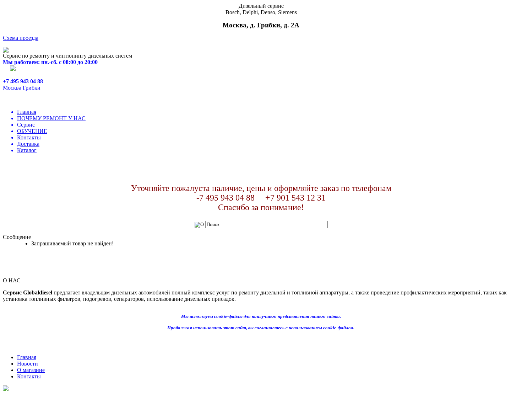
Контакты (29, 137)
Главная (26, 112)
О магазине (31, 370)
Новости (27, 364)
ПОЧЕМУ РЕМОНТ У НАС (51, 118)
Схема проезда (20, 38)
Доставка (28, 144)
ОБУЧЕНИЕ (32, 131)
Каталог (27, 150)
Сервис (26, 125)
